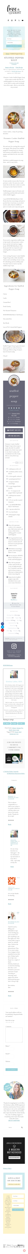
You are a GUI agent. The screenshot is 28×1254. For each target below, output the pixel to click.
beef (20, 732)
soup (17, 730)
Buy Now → (14, 599)
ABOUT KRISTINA (14, 1120)
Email (8, 1054)
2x (19, 462)
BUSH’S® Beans (16, 71)
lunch (10, 730)
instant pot (13, 734)
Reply (9, 824)
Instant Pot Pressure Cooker (14, 595)
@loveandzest (12, 655)
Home (7, 54)
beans (16, 732)
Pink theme (18, 1242)
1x (16, 462)
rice (17, 734)
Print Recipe (19, 67)
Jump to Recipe (9, 67)
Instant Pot (20, 728)
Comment (8, 1026)
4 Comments (14, 64)
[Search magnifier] (22, 1127)
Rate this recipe (10, 1020)
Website (8, 1061)
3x (21, 462)
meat (14, 730)
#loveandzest (17, 656)
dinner (14, 728)
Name (8, 1046)
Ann (18, 912)
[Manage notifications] (24, 1250)
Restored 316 (14, 1243)
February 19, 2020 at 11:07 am (14, 844)
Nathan (10, 796)
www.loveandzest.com (10, 716)
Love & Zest (14, 10)
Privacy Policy (7, 1168)
